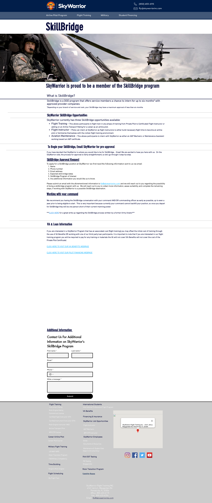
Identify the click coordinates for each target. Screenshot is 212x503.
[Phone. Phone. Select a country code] (51, 374)
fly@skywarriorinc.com (150, 8)
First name (52, 351)
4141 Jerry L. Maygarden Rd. (100, 488)
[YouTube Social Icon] (149, 455)
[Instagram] (127, 455)
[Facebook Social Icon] (135, 455)
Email (50, 360)
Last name (76, 351)
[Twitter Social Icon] (142, 455)
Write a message (54, 379)
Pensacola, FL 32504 (100, 490)
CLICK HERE (54, 213)
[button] (92, 416)
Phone (50, 370)
